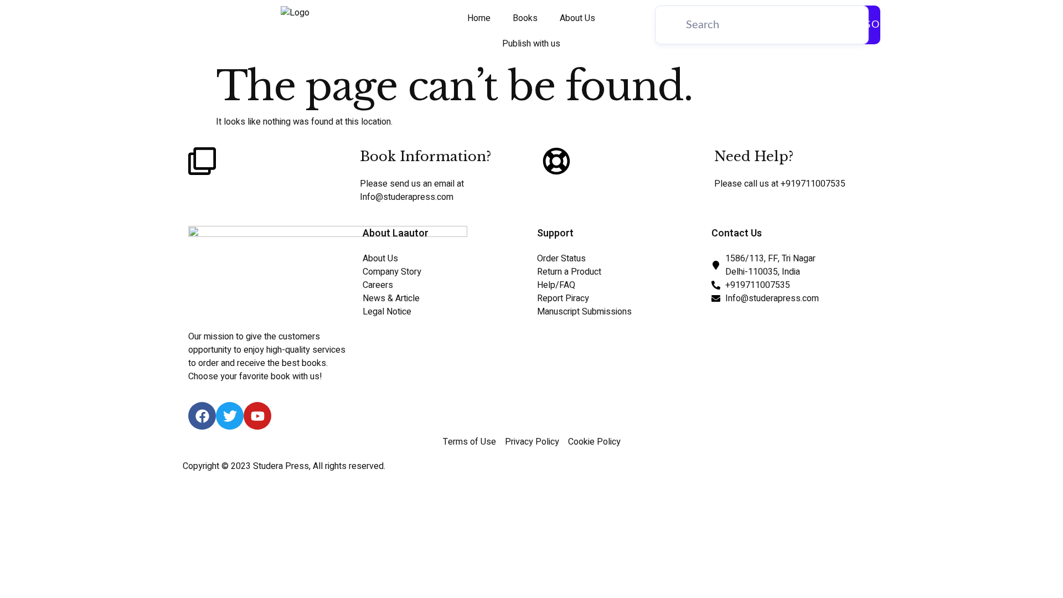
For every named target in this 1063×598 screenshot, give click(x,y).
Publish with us (531, 43)
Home (479, 18)
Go (871, 25)
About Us (577, 18)
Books (525, 18)
